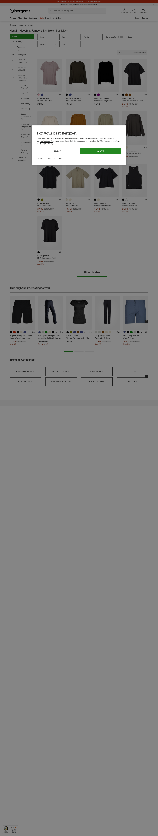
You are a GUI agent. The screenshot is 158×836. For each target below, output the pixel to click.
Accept (100, 151)
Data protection (46, 144)
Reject (57, 151)
